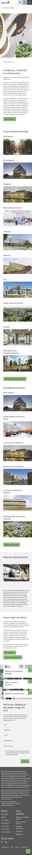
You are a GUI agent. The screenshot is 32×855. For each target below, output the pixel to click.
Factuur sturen (5, 829)
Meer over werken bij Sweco (13, 657)
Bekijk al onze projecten (11, 545)
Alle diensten (19, 834)
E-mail (6, 735)
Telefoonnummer (8, 740)
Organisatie (7, 730)
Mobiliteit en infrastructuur (20, 827)
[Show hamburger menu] (29, 2)
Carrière (3, 817)
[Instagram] (2, 842)
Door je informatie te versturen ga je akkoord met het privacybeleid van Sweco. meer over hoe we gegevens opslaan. (17, 752)
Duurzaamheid (5, 823)
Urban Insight (4, 820)
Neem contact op (9, 119)
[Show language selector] (20, 2)
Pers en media (5, 826)
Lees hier (22, 752)
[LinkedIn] (6, 842)
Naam (5, 724)
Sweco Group (4, 814)
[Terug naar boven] (28, 851)
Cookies (17, 847)
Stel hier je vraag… (8, 746)
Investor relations (6, 832)
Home (2, 7)
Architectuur (19, 831)
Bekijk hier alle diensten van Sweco (15, 379)
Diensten (6, 7)
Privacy (12, 847)
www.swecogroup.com (6, 799)
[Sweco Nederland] (5, 2)
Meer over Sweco (9, 652)
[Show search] (24, 2)
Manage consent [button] (23, 847)
